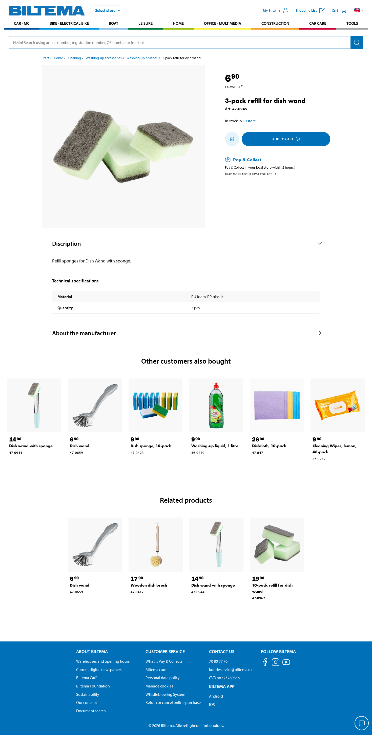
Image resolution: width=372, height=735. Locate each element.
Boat (113, 23)
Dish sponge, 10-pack (151, 446)
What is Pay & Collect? (164, 661)
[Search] (356, 42)
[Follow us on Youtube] (286, 664)
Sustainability (87, 694)
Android (216, 696)
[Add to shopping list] (232, 139)
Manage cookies (159, 685)
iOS (212, 704)
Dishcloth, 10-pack (269, 446)
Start (45, 58)
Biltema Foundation (93, 685)
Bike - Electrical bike (69, 23)
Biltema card (156, 669)
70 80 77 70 (218, 661)
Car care (317, 23)
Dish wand (79, 446)
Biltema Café (86, 677)
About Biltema (92, 651)
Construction (275, 23)
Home (178, 23)
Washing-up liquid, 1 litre (214, 446)
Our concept (86, 702)
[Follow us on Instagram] (276, 663)
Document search (91, 710)
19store (249, 120)
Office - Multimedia (222, 23)
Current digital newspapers (98, 669)
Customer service (165, 651)
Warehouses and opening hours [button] (103, 661)
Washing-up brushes (142, 58)
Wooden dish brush (149, 585)
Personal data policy (163, 677)
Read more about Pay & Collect (248, 174)
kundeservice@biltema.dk (231, 669)
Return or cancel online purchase (173, 702)
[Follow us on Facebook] (265, 663)
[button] (358, 10)
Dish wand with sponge (31, 446)
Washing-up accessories (104, 58)
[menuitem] (21, 24)
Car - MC (21, 23)
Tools (352, 23)
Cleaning (74, 58)
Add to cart (282, 139)
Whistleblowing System (165, 694)
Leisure (145, 23)
